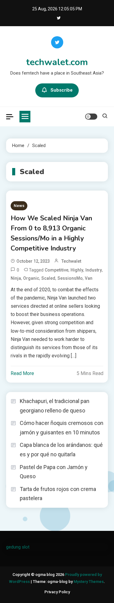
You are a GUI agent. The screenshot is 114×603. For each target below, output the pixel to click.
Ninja (16, 278)
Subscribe (61, 90)
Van (88, 278)
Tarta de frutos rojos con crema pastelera (58, 494)
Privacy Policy (57, 592)
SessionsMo (70, 278)
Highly (77, 270)
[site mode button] (91, 117)
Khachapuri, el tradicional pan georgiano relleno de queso (54, 406)
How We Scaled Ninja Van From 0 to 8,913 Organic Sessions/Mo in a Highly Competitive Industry (51, 233)
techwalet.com (57, 62)
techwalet (71, 261)
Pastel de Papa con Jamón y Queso (54, 472)
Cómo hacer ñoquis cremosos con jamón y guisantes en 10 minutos (61, 428)
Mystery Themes (89, 581)
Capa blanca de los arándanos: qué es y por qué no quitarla (61, 450)
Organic (31, 278)
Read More (22, 373)
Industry (93, 270)
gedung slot (17, 547)
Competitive (56, 270)
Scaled (48, 278)
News (19, 205)
